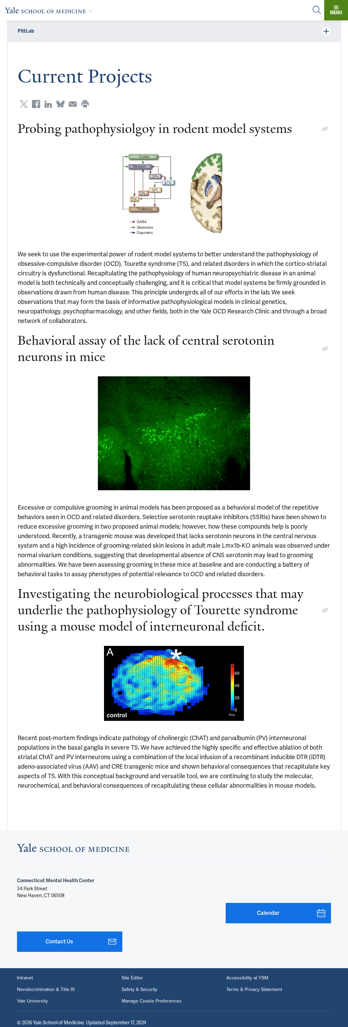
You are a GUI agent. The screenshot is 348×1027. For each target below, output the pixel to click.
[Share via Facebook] (36, 104)
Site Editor (132, 978)
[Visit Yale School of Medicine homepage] (73, 850)
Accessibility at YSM (247, 978)
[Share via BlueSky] (60, 104)
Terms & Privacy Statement (254, 990)
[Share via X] (24, 104)
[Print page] (85, 104)
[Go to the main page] (50, 10)
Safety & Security (139, 990)
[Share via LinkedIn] (48, 104)
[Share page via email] (73, 104)
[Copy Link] (324, 128)
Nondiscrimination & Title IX (46, 990)
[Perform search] (317, 10)
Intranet (25, 978)
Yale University (32, 1001)
